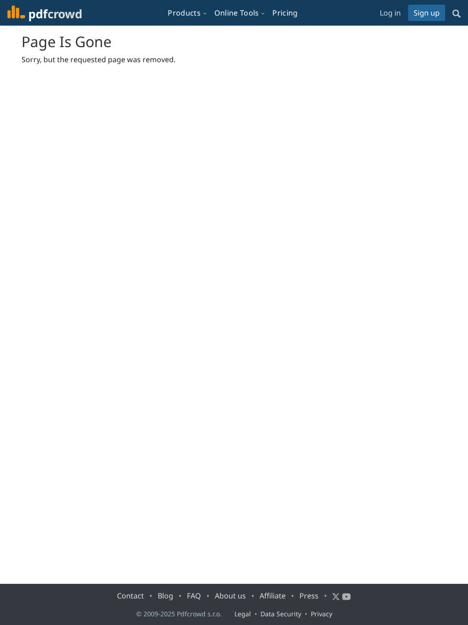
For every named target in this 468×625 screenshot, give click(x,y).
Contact (130, 596)
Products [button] (184, 13)
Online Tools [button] (236, 13)
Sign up (427, 13)
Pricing (285, 13)
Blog (165, 596)
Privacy (321, 613)
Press (309, 596)
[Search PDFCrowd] (456, 12)
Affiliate (273, 596)
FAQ (194, 596)
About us (230, 596)
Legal (242, 613)
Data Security (281, 613)
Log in (390, 13)
